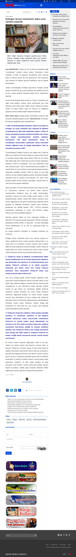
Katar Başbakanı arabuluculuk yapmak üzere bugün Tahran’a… (61, 28)
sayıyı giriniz (9, 447)
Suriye (8, 419)
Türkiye (8, 12)
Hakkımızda (54, 544)
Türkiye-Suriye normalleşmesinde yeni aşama (19, 403)
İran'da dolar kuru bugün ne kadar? (61, 199)
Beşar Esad (10, 422)
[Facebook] (64, 535)
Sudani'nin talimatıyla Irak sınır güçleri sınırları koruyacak (22, 408)
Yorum (52, 132)
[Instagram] (69, 535)
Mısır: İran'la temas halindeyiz (60, 288)
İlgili (69, 544)
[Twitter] (66, 535)
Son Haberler (55, 189)
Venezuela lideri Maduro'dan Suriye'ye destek (19, 401)
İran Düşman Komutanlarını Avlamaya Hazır (63, 173)
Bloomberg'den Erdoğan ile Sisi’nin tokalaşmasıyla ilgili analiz (23, 404)
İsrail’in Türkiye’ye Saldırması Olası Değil (64, 95)
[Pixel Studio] (68, 554)
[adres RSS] (61, 535)
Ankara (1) (22, 419)
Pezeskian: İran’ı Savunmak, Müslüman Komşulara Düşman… (61, 21)
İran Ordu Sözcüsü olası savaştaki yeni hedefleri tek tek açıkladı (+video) (60, 194)
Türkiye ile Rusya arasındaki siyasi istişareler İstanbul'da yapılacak (25, 412)
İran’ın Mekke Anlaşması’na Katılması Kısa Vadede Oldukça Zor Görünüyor (63, 123)
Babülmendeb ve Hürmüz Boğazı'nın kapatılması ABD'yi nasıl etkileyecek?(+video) (64, 104)
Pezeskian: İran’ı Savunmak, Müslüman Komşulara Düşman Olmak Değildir (60, 214)
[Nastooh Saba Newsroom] (64, 554)
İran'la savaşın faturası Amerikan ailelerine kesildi (63, 166)
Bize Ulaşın (63, 544)
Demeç (53, 74)
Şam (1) (29, 419)
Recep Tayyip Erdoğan (39, 419)
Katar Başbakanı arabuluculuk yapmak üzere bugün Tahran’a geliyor (60, 221)
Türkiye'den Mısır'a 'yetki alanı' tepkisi (17, 410)
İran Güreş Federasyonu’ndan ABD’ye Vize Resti (60, 55)
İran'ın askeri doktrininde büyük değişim (64, 78)
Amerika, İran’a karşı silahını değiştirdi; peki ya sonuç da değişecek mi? (64, 139)
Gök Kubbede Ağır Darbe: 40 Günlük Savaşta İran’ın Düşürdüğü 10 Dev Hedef (64, 149)
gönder (8, 453)
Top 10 (54, 11)
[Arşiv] (58, 535)
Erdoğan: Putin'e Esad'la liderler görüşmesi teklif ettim (21, 406)
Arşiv (47, 544)
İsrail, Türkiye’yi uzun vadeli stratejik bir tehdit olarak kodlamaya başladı (63, 87)
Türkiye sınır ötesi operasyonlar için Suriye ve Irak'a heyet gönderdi (25, 399)
